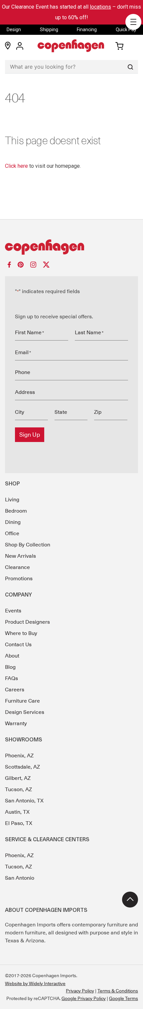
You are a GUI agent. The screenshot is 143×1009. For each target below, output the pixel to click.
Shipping (49, 29)
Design (14, 29)
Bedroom (16, 511)
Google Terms (123, 998)
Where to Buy (21, 633)
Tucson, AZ (18, 789)
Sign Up (29, 434)
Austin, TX (17, 812)
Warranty (16, 723)
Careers (14, 690)
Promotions (19, 579)
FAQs (11, 678)
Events (13, 611)
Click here (16, 166)
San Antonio (19, 878)
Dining (13, 522)
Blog (10, 667)
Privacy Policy (80, 990)
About (12, 656)
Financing (87, 29)
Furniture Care (22, 701)
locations (100, 7)
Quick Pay (126, 29)
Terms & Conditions (117, 990)
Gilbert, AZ (18, 778)
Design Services (24, 712)
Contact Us (18, 645)
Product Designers (27, 622)
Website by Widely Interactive (35, 983)
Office (12, 533)
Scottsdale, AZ (22, 767)
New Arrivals (20, 556)
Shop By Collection (27, 545)
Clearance (17, 567)
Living (12, 500)
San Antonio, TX (24, 801)
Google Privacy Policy (84, 998)
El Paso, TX (18, 823)
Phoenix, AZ (19, 756)
